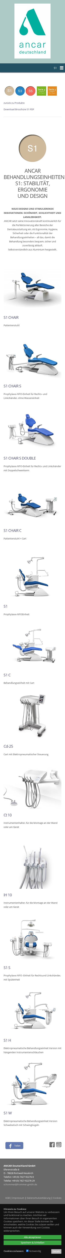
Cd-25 (8, 746)
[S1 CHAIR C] (32, 523)
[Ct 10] (32, 808)
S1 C (7, 674)
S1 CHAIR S (12, 385)
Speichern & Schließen (32, 1242)
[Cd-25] (32, 739)
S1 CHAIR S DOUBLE (20, 458)
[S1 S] (32, 960)
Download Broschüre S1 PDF (19, 109)
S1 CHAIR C (12, 530)
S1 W (8, 1112)
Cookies (57, 1197)
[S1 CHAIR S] (32, 379)
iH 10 (8, 894)
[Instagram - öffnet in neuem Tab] (58, 1146)
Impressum (18, 1197)
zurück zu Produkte (14, 102)
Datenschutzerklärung (39, 1197)
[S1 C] (32, 668)
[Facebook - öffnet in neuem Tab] (52, 1146)
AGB (7, 1197)
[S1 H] (32, 1033)
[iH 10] (32, 887)
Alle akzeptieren (32, 1237)
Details (56, 1251)
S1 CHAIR (11, 317)
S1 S (7, 967)
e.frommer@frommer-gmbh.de (20, 1184)
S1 (6, 606)
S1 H (7, 1040)
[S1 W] (32, 1106)
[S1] (32, 599)
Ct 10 (8, 814)
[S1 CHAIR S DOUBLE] (32, 451)
